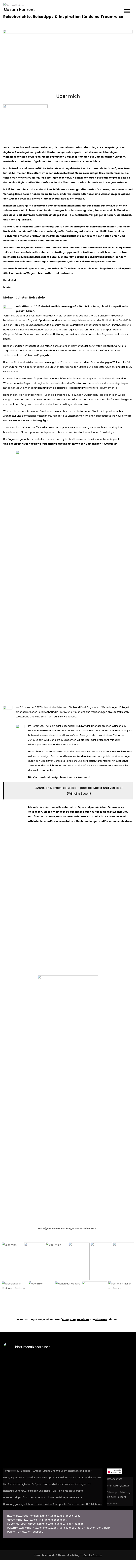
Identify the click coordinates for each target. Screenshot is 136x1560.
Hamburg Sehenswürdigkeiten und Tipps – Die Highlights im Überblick (43, 1490)
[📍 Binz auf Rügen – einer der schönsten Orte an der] (51, 1457)
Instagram (69, 1319)
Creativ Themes (92, 1555)
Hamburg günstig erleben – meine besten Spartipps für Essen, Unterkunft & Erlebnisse (52, 1504)
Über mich (113, 1503)
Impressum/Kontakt (118, 1485)
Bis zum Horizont (19, 9)
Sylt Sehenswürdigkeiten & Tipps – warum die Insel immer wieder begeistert (47, 1484)
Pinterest (101, 1319)
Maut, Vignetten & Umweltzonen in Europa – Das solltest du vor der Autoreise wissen (52, 1477)
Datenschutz (114, 1479)
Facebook (83, 1319)
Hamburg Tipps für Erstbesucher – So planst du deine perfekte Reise (42, 1497)
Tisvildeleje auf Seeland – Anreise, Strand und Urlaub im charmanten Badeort (47, 1470)
